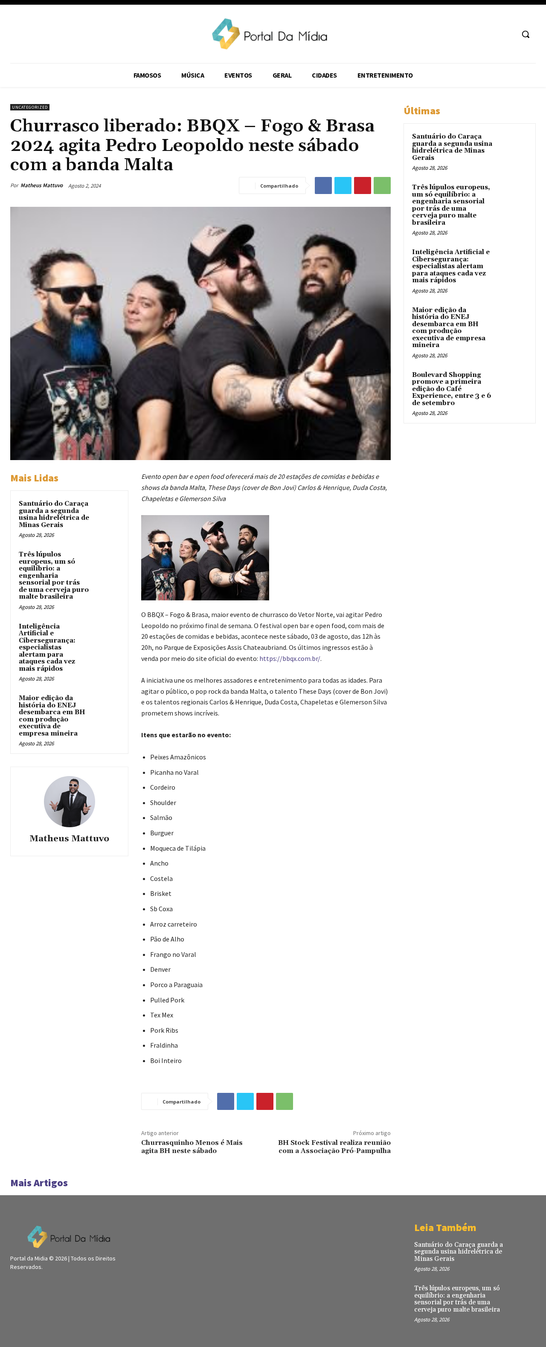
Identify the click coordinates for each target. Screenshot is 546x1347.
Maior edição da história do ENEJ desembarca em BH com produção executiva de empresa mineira (52, 716)
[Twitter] (342, 185)
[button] (525, 34)
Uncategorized (30, 107)
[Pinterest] (362, 185)
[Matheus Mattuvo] (69, 801)
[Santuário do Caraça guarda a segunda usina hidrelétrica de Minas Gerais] (107, 512)
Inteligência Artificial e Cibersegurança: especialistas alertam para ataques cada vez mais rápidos (47, 648)
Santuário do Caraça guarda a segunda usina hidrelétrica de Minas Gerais (54, 514)
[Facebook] (323, 185)
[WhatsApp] (382, 185)
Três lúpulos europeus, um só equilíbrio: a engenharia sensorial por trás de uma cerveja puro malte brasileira (54, 575)
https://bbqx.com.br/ (289, 658)
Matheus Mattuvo (41, 185)
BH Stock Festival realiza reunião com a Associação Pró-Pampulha (334, 1146)
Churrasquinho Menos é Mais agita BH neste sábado (192, 1146)
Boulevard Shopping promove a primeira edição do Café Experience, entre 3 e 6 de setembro (451, 389)
